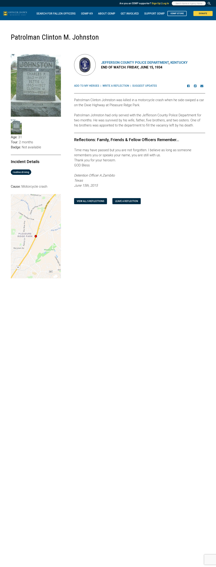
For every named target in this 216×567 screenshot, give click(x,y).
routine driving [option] (21, 172)
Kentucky (179, 63)
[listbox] (36, 172)
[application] (36, 236)
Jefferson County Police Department (135, 63)
